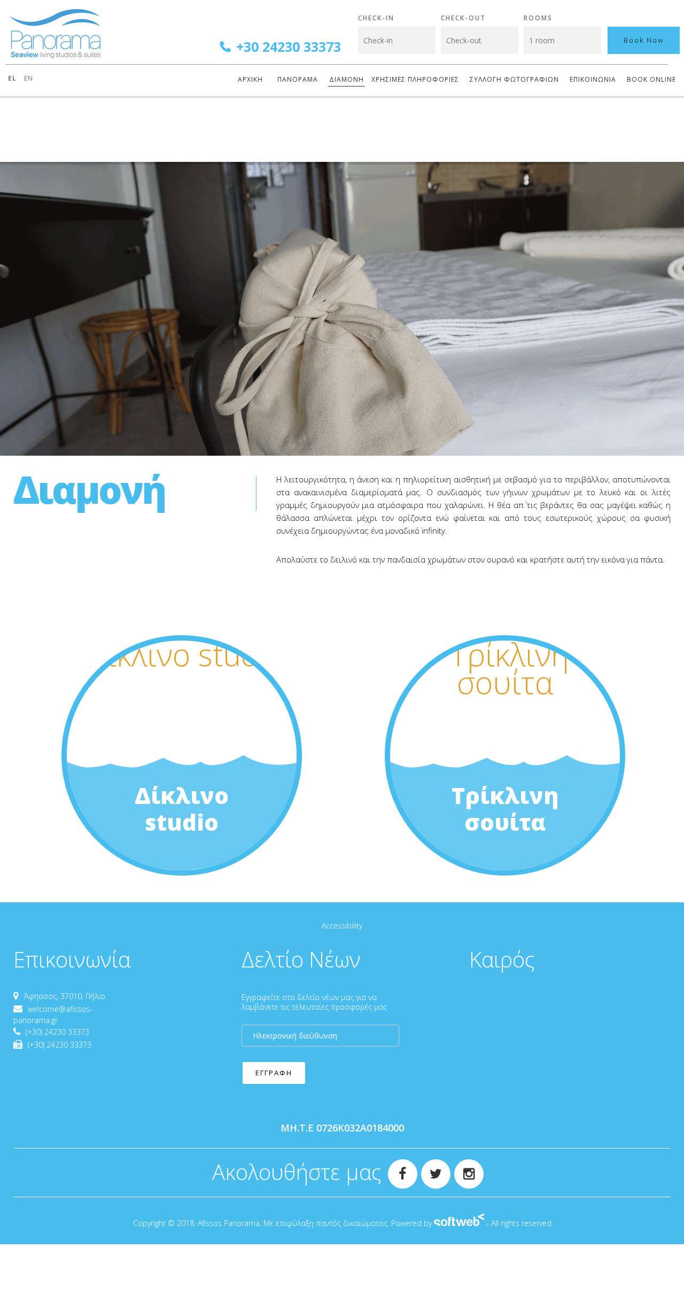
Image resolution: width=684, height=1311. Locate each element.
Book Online (651, 79)
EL (13, 78)
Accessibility (342, 925)
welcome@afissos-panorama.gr (52, 1014)
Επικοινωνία (593, 79)
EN (28, 78)
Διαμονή (346, 79)
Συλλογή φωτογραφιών (514, 79)
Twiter (431, 1166)
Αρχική (250, 79)
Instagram (464, 1166)
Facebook (398, 1166)
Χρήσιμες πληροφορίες (415, 79)
